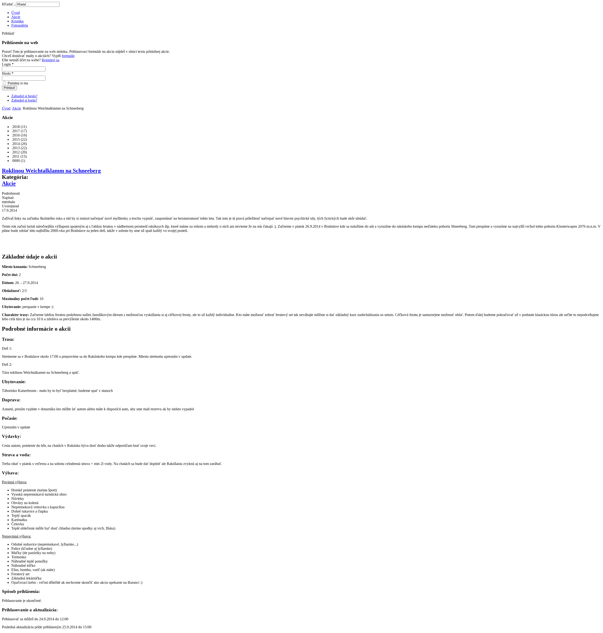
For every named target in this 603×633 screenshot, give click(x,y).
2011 (15, 156)
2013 (15, 148)
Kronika (17, 21)
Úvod (15, 13)
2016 (15, 135)
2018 (15, 127)
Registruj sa (50, 60)
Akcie (15, 17)
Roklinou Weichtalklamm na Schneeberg (51, 171)
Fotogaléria (19, 25)
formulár (68, 56)
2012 (15, 152)
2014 (15, 144)
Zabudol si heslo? (24, 96)
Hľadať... (9, 4)
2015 (15, 139)
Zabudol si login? (24, 100)
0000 (15, 161)
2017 (15, 131)
